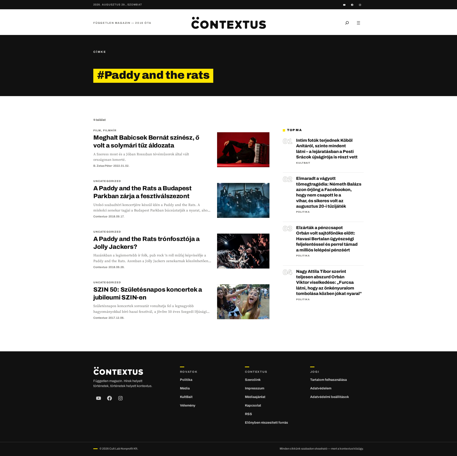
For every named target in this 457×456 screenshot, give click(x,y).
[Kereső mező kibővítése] (347, 23)
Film (97, 130)
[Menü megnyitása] (358, 23)
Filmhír (110, 130)
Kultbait (303, 163)
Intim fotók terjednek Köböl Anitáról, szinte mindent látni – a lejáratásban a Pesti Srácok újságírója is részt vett (327, 148)
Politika (303, 212)
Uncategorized (107, 181)
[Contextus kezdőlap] (228, 22)
